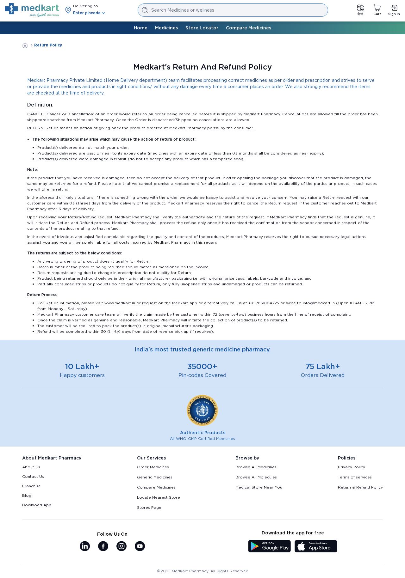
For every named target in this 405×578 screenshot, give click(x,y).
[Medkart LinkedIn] (85, 546)
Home (140, 27)
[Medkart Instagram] (121, 546)
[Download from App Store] (316, 547)
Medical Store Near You (258, 487)
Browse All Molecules (256, 477)
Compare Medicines (248, 27)
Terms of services (355, 477)
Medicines (166, 27)
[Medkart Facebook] (103, 546)
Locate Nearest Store (158, 497)
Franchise (31, 486)
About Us (31, 467)
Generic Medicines (154, 477)
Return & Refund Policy (360, 487)
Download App (36, 504)
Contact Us (33, 476)
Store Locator (201, 27)
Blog (26, 495)
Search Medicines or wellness (182, 10)
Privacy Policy (351, 467)
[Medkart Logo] (32, 10)
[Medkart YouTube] (140, 546)
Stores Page (149, 507)
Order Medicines (153, 467)
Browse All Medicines (256, 467)
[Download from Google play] (269, 547)
